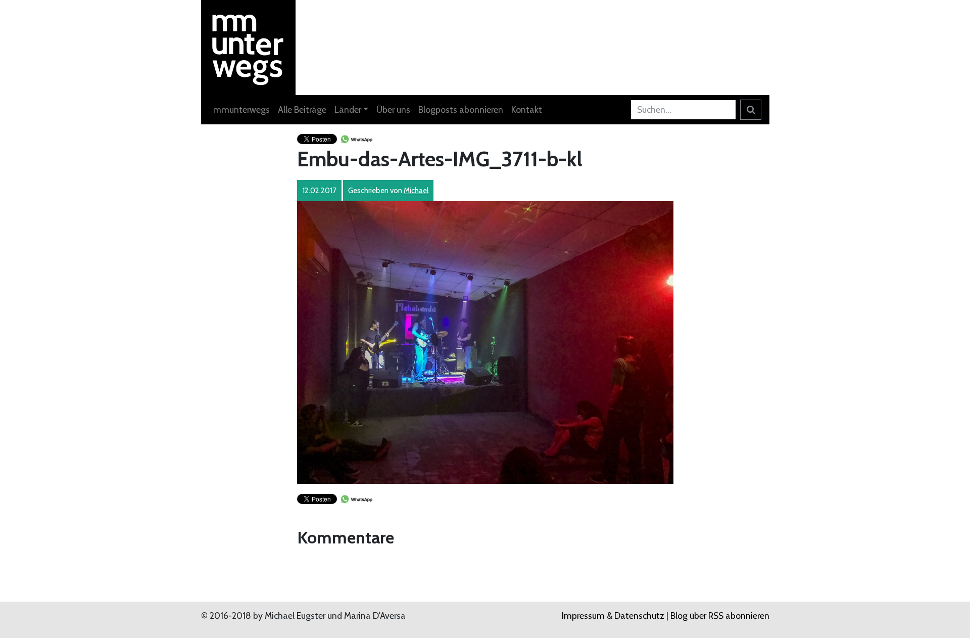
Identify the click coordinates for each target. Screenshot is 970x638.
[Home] (248, 46)
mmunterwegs (241, 109)
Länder (347, 109)
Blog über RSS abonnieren (719, 615)
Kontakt (526, 109)
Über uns (393, 109)
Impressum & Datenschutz (613, 615)
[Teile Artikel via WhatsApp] (356, 138)
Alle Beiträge (302, 109)
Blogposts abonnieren (460, 109)
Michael (416, 190)
